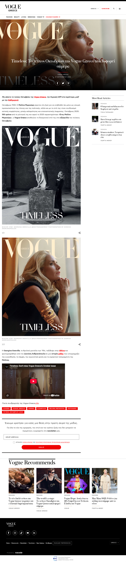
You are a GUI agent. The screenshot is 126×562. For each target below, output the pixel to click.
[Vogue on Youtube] (27, 532)
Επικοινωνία (15, 543)
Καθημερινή (13, 100)
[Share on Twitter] (63, 83)
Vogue (66, 508)
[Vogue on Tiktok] (21, 532)
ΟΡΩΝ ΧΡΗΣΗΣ (27, 442)
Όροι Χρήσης (40, 543)
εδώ (37, 403)
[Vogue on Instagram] (15, 532)
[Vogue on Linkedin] (34, 532)
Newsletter (23, 543)
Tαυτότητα (32, 543)
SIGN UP (41, 447)
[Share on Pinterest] (68, 83)
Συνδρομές (49, 543)
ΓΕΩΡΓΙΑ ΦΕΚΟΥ (106, 125)
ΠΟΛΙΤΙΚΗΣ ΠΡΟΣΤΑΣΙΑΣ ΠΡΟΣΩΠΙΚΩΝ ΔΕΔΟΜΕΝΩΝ (53, 442)
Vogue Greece (40, 97)
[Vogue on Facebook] (8, 532)
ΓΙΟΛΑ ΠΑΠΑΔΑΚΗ (107, 112)
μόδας (61, 354)
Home (8, 543)
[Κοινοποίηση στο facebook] (57, 83)
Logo (25, 525)
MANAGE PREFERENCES (62, 543)
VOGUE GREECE (63, 74)
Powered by (10, 553)
